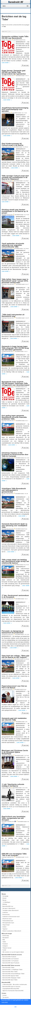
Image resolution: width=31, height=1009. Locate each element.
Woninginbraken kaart (8, 922)
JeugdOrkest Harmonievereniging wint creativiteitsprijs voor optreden (15, 109)
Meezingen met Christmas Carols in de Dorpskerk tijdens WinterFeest (15, 752)
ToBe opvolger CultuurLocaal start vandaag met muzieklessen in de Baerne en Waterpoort (15, 177)
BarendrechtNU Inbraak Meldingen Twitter (13, 973)
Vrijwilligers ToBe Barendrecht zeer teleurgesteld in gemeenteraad (14, 490)
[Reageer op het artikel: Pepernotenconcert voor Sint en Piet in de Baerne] (13, 689)
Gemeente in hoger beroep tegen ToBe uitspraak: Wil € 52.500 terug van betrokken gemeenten (15, 348)
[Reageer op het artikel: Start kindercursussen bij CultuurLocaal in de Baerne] (12, 147)
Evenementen (6, 914)
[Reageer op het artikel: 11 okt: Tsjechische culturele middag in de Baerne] (12, 787)
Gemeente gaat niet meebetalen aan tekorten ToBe (14, 719)
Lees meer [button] (5, 1002)
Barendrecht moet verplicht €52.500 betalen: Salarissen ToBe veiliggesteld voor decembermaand (15, 383)
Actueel (4, 898)
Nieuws (4, 900)
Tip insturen (5, 997)
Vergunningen (6, 925)
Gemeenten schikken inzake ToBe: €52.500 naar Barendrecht (15, 37)
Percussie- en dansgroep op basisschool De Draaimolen (13, 632)
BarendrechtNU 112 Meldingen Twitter (12, 969)
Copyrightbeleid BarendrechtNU (10, 988)
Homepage (5, 896)
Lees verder (6, 62)
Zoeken (4, 927)
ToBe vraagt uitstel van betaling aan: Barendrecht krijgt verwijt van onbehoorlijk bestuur (15, 561)
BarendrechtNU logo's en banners (11, 986)
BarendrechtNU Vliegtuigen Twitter (11, 977)
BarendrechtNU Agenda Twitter (10, 975)
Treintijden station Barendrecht (10, 910)
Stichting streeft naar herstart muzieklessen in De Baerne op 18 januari (15, 211)
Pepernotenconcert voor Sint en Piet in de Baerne (14, 687)
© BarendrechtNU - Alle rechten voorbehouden (14, 984)
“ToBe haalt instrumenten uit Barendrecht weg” (13, 315)
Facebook (5, 944)
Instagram (5, 946)
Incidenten (5, 912)
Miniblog (4, 904)
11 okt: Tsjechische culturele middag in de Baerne (13, 785)
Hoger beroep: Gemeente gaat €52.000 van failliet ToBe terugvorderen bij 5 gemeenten (14, 72)
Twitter (4, 942)
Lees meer (25, 65)
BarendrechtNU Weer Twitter (10, 971)
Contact (4, 995)
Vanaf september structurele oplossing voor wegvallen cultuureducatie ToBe (13, 245)
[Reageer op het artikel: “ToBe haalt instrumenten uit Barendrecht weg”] (15, 318)
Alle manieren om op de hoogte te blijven (13, 952)
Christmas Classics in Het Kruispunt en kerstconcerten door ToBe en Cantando (15, 454)
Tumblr (4, 950)
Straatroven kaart (7, 918)
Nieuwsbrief (5, 937)
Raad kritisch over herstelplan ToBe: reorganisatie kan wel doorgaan (13, 818)
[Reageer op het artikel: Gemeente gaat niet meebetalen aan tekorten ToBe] (15, 721)
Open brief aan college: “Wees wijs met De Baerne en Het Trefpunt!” (15, 656)
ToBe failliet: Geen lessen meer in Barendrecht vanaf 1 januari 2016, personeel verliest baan (15, 281)
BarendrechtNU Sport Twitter (10, 980)
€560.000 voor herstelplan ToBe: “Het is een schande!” (14, 854)
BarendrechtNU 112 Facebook (10, 961)
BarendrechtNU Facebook (9, 956)
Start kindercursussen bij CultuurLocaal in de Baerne (12, 144)
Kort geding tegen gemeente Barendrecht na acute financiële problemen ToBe (14, 417)
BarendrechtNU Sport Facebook (10, 963)
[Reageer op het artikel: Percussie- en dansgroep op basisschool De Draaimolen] (14, 634)
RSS (3, 939)
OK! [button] (15, 1007)
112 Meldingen (6, 902)
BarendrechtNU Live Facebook (10, 958)
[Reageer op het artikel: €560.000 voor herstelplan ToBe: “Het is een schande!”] (14, 857)
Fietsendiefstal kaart (7, 920)
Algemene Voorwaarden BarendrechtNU (12, 990)
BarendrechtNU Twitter (8, 967)
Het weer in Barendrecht (8, 908)
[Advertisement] (17, 11)
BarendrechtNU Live (7, 906)
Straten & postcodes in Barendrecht (11, 931)
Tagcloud (4, 929)
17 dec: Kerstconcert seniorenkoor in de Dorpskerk (15, 596)
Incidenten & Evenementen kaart (11, 916)
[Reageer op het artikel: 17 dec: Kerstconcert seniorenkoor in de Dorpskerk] (14, 598)
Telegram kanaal (6, 948)
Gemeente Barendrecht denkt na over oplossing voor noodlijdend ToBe (14, 525)
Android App (5, 935)
